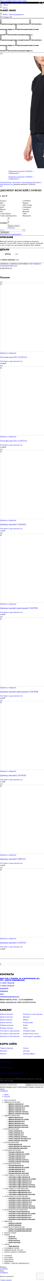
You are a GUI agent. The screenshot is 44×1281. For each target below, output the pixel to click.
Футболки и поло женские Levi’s (20, 1216)
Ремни (25, 1025)
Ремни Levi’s (13, 1239)
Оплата (25, 1048)
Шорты (25, 1020)
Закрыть (4, 1091)
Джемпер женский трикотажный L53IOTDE (19, 608)
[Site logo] (8, 11)
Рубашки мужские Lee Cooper (19, 1154)
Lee (1, 186)
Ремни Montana (14, 1240)
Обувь (25, 1028)
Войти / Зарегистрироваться (16, 1263)
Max (2, 994)
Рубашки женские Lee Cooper (19, 1167)
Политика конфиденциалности (11, 1073)
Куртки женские (6, 1022)
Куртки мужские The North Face (20, 1139)
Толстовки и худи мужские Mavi (20, 1183)
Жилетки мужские (15, 1223)
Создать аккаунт (6, 1280)
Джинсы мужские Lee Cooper (19, 1106)
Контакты (3, 1051)
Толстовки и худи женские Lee (11, 361)
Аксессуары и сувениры (32, 1036)
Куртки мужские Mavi (16, 1135)
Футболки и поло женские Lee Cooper (22, 1214)
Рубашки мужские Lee (16, 1152)
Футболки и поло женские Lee (19, 1212)
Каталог (9, 182)
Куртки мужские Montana (18, 1137)
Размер (3, 223)
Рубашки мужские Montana (19, 1160)
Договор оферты (29, 1054)
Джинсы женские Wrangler (18, 1127)
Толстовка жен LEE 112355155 (13, 357)
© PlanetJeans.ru (5, 1062)
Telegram (4, 991)
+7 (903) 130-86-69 (7, 986)
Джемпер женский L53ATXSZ (13, 943)
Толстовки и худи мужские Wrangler (22, 1187)
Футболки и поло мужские (10, 1036)
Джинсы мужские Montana (18, 1112)
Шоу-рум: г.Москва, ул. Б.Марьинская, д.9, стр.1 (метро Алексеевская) (20, 979)
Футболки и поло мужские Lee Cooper (22, 1200)
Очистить (11, 228)
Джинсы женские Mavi (16, 1123)
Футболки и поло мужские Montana (22, 1206)
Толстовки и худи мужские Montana (22, 1185)
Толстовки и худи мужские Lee (19, 1177)
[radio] (14, 218)
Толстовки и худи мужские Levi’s (20, 1181)
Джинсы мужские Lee (16, 1104)
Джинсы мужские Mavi (17, 1110)
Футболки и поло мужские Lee (19, 1198)
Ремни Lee (12, 1237)
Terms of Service (5, 1081)
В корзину (5, 232)
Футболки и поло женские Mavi (20, 1217)
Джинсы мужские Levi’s (17, 1108)
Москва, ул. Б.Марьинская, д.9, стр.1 (14, 3)
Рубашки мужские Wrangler (19, 1162)
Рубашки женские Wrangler (19, 1173)
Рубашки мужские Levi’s (17, 1156)
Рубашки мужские (6, 1025)
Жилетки (26, 1017)
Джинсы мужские (6, 1014)
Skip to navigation (6, 1)
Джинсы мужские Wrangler (19, 1114)
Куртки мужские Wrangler (18, 1141)
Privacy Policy (35, 1079)
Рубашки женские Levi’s (17, 1169)
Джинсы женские (6, 1017)
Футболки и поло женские (32, 1014)
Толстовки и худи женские (22, 182)
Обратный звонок (6, 1067)
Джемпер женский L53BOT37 (13, 859)
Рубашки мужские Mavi (17, 1158)
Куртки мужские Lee (15, 1131)
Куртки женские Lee (15, 1144)
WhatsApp (4, 988)
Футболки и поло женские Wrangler (22, 1219)
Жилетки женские (15, 1225)
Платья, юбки (28, 1022)
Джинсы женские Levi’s (17, 1121)
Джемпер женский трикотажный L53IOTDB (19, 692)
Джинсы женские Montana (18, 1125)
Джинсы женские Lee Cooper (19, 1119)
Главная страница (6, 1048)
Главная (3, 182)
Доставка (26, 1051)
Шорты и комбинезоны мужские (20, 1229)
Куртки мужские (6, 1020)
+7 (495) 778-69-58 (7, 983)
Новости (3, 1054)
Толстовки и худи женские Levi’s (20, 1192)
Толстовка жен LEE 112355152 (13, 441)
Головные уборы (29, 1031)
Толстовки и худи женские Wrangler (22, 1194)
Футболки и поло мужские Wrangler (22, 1208)
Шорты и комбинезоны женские (20, 1231)
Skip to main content (20, 1)
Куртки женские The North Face (20, 1146)
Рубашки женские (6, 1028)
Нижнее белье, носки (31, 1033)
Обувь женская (14, 1246)
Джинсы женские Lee (16, 1117)
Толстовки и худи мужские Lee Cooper (22, 1179)
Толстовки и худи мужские (10, 1031)
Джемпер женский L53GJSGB (13, 775)
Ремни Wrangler (14, 1242)
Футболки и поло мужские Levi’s (20, 1202)
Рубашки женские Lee (16, 1166)
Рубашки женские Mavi (17, 1171)
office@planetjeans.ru (9, 997)
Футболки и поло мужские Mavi (20, 1204)
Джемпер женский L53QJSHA (13, 524)
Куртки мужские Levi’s (16, 1133)
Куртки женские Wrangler (18, 1148)
